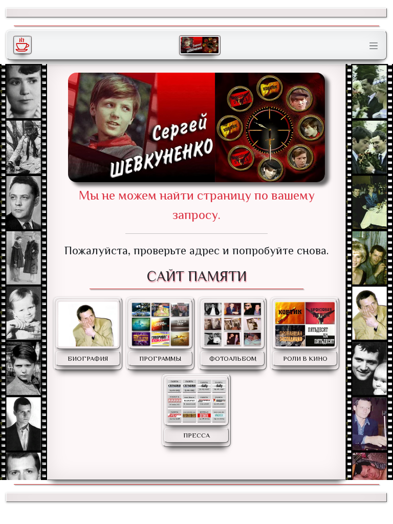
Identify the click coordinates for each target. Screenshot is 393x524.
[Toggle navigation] (373, 46)
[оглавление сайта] (200, 45)
